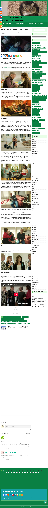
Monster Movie (37, 93)
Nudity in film (36, 100)
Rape (43, 100)
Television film (37, 126)
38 (21, 472)
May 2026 (34, 145)
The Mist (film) (5, 323)
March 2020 (34, 270)
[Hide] (0, 28)
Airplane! (35, 47)
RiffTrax (35, 102)
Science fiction (36, 106)
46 (33, 472)
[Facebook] (2, 56)
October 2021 (35, 243)
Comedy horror (37, 60)
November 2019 (35, 278)
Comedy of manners (6, 319)
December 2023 (35, 198)
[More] (21, 56)
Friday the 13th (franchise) (39, 80)
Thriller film (36, 132)
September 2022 (35, 221)
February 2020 (35, 272)
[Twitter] (5, 56)
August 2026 (34, 139)
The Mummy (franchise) (14, 323)
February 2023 (35, 218)
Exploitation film (37, 76)
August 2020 (34, 263)
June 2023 (34, 210)
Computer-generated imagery (39, 62)
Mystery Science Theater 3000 (39, 97)
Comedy (17, 32)
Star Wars (35, 121)
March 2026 (34, 149)
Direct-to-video (37, 67)
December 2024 (35, 174)
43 (28, 472)
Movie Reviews (24, 32)
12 (19, 470)
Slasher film (36, 115)
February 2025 (35, 171)
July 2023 (34, 208)
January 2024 (34, 196)
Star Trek (41, 119)
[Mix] (16, 56)
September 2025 (35, 161)
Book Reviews (30, 23)
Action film (36, 43)
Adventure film (37, 45)
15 (24, 470)
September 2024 (35, 180)
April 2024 (34, 190)
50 (40, 472)
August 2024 (34, 182)
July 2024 (34, 184)
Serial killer (36, 110)
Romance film (36, 104)
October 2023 (35, 202)
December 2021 (35, 239)
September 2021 (35, 245)
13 (21, 470)
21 (33, 470)
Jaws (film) (36, 91)
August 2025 (34, 163)
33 (13, 472)
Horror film (36, 86)
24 (38, 470)
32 (11, 472)
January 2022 (34, 237)
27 (43, 470)
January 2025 (34, 173)
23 (36, 470)
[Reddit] (7, 56)
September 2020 (35, 261)
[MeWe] (14, 56)
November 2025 (35, 157)
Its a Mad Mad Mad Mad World (8, 321)
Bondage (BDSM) (37, 56)
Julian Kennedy (11, 32)
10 (16, 470)
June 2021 (34, 249)
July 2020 (34, 265)
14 (22, 470)
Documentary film (37, 71)
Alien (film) (43, 47)
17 (27, 470)
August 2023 (34, 206)
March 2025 (34, 169)
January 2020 (34, 274)
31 (9, 472)
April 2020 (34, 269)
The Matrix (36, 130)
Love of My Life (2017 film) (21, 321)
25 (40, 470)
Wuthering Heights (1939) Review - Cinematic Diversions (14, 440)
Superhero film (37, 124)
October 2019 (35, 280)
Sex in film (36, 113)
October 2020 (35, 259)
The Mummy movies (7, 67)
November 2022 (35, 220)
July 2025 (34, 165)
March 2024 (34, 192)
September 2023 (35, 204)
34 (14, 472)
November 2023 (35, 200)
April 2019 (34, 288)
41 (25, 472)
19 (30, 470)
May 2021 (34, 251)
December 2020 (35, 255)
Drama (20, 32)
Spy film (35, 119)
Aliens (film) (36, 49)
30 (8, 472)
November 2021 (35, 241)
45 (32, 472)
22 (35, 470)
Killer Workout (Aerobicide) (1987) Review (38, 302)
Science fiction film (37, 108)
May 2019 (34, 286)
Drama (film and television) (17, 319)
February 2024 (35, 194)
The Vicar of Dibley (25, 323)
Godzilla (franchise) (38, 84)
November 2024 (35, 176)
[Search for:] (39, 30)
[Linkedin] (9, 56)
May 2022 (34, 229)
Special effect (36, 117)
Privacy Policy (9, 23)
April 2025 (34, 167)
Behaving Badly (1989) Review (41, 304)
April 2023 (34, 214)
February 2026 (35, 151)
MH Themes (30, 506)
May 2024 (34, 188)
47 (35, 472)
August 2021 (34, 247)
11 (17, 470)
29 (6, 472)
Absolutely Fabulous (8, 316)
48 (36, 472)
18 (28, 470)
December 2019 (35, 276)
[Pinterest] (11, 56)
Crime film (36, 65)
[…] (8, 498)
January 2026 (34, 153)
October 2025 (35, 159)
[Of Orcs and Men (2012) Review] (24, 479)
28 (44, 470)
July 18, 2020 (5, 32)
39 (22, 472)
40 (24, 472)
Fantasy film (36, 78)
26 (41, 470)
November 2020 (35, 257)
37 (19, 472)
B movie (35, 54)
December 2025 (35, 155)
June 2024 (34, 186)
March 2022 (34, 233)
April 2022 (34, 231)
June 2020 (34, 267)
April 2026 (34, 147)
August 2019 (34, 284)
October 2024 (35, 178)
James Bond (36, 89)
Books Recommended (39, 23)
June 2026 (34, 143)
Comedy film (25, 316)
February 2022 (35, 235)
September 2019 (35, 282)
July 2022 (34, 225)
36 (17, 472)
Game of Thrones (37, 82)
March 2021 (34, 253)
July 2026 (34, 141)
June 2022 (34, 227)
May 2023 (34, 212)
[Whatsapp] (18, 56)
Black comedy (18, 316)
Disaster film (36, 69)
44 (30, 472)
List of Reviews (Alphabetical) (20, 23)
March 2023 (34, 216)
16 (25, 470)
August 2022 (34, 223)
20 (32, 470)
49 (38, 472)
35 (16, 472)
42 (27, 472)
